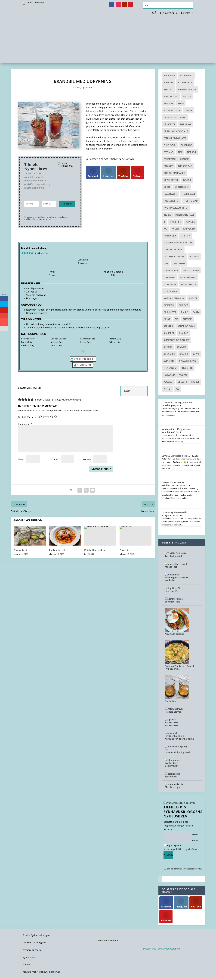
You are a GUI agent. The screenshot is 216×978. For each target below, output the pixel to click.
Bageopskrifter (186, 89)
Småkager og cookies (176, 340)
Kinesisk (185, 235)
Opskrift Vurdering (28, 417)
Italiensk (175, 221)
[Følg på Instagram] (118, 4)
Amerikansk (185, 82)
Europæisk (170, 145)
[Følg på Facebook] (111, 4)
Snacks (168, 346)
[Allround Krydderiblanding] (177, 735)
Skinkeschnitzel (179, 455)
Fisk (180, 152)
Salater (168, 326)
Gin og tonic (21, 550)
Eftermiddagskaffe (175, 138)
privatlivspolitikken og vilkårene (181, 849)
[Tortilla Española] (176, 553)
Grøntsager (181, 186)
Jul (165, 228)
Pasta (196, 312)
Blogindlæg (171, 96)
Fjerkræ (191, 152)
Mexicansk (170, 284)
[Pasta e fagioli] (65, 536)
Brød (180, 103)
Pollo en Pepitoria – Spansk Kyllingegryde (179, 667)
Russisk (187, 319)
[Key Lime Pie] (173, 588)
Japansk (190, 221)
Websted (88, 459)
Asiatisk (168, 89)
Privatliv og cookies (33, 949)
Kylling (194, 256)
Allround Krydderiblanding (179, 738)
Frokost (168, 166)
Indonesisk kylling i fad (177, 752)
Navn (21, 459)
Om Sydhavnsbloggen (34, 942)
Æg (177, 388)
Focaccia (124, 550)
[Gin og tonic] (30, 536)
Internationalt (184, 214)
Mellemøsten (188, 277)
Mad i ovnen (171, 270)
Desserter (170, 124)
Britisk (187, 96)
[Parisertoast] (177, 722)
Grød (167, 186)
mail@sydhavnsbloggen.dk (46, 971)
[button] (22, 253)
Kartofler (170, 235)
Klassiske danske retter (178, 242)
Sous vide (169, 353)
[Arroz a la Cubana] (177, 630)
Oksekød (169, 305)
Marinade (169, 277)
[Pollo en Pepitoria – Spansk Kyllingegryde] (177, 663)
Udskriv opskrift (84, 359)
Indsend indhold (101, 469)
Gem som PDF (84, 365)
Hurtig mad (191, 200)
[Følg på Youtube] (124, 4)
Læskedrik (179, 263)
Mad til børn (191, 270)
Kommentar (25, 423)
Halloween (170, 193)
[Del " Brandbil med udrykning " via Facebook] (80, 490)
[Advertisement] (108, 39)
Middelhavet (188, 284)
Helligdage (188, 193)
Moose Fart (171, 566)
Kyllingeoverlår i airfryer (175, 514)
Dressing (185, 124)
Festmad (168, 152)
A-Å (154, 13)
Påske (167, 319)
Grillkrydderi (172, 765)
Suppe (196, 353)
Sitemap (27, 964)
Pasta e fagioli (57, 550)
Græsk (187, 179)
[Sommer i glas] (174, 598)
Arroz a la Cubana (174, 633)
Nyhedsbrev (29, 957)
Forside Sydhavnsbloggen (36, 935)
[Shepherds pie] (174, 784)
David (165, 402)
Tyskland (169, 374)
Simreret (169, 333)
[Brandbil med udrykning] (48, 146)
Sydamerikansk (188, 360)
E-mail (55, 459)
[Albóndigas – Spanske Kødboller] (172, 574)
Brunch (168, 103)
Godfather (170, 701)
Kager (175, 228)
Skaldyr (183, 333)
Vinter (167, 388)
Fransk (184, 159)
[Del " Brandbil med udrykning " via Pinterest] (86, 490)
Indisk (167, 214)
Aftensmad (186, 75)
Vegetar (168, 381)
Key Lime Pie (172, 591)
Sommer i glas (172, 601)
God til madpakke (174, 172)
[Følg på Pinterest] (130, 4)
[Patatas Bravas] (174, 708)
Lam (166, 263)
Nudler (193, 298)
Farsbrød (186, 145)
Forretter (170, 159)
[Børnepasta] (172, 773)
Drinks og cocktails (176, 131)
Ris (176, 319)
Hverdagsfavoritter (176, 207)
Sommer (181, 346)
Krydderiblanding (174, 256)
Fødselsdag (185, 166)
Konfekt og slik (173, 249)
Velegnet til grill (188, 381)
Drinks (185, 13)
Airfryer (168, 82)
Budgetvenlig (172, 110)
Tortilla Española (174, 556)
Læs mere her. (45, 219)
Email (195, 840)
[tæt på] (160, 879)
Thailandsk (170, 367)
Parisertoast (171, 725)
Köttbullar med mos (95, 550)
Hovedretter (171, 200)
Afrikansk (169, 75)
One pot (183, 305)
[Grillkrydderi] (177, 762)
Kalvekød (189, 228)
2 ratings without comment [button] (66, 399)
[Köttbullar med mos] (100, 536)
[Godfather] (177, 698)
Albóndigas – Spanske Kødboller (176, 579)
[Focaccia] (136, 536)
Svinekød (169, 360)
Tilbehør (187, 367)
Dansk (188, 110)
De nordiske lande (175, 117)
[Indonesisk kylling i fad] (177, 749)
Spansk (183, 353)
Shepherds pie (172, 787)
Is (164, 221)
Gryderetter (171, 179)
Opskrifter (167, 13)
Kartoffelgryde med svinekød (177, 404)
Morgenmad (171, 291)
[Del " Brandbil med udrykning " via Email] (92, 490)
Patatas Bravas (173, 711)
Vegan (183, 374)
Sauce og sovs (186, 326)
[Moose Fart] (176, 563)
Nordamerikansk (174, 298)
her (199, 868)
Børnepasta (171, 776)
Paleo (184, 312)
